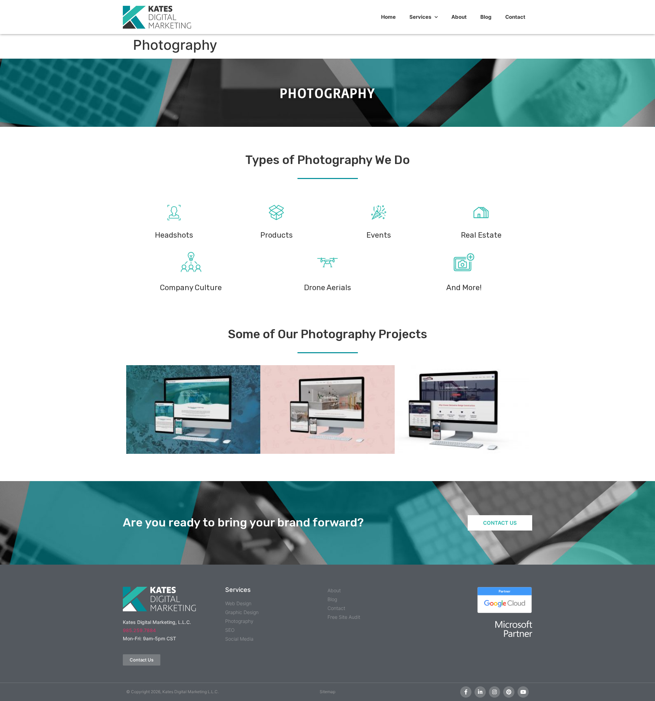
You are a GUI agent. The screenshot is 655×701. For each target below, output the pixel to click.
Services (420, 17)
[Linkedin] (480, 692)
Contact (515, 17)
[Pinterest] (508, 692)
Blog (486, 17)
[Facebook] (465, 692)
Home (388, 17)
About (459, 17)
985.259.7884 (139, 630)
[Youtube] (523, 692)
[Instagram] (494, 692)
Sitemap (327, 691)
